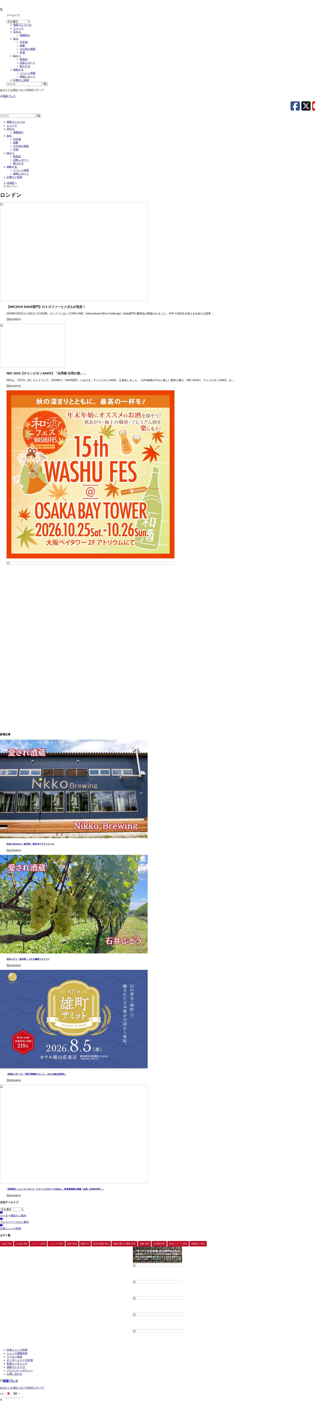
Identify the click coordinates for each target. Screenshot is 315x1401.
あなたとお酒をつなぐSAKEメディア (22, 1387)
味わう (10, 153)
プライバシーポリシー (20, 1370)
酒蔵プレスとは (16, 122)
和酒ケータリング (17, 1363)
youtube (21, 1243)
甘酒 (15, 149)
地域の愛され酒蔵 (124, 1243)
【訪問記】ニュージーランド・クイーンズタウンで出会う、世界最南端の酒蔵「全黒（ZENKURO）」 (55, 1189)
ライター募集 (14, 1356)
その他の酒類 (21, 146)
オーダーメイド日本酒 (20, 1360)
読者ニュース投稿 (17, 1349)
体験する (12, 166)
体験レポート (21, 173)
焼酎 (15, 142)
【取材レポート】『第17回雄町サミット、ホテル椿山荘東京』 (36, 1074)
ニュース (12, 125)
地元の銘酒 (101, 1243)
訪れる (10, 128)
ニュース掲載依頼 (17, 1353)
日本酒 (17, 139)
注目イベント (178, 1243)
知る (9, 135)
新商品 (17, 156)
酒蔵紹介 (18, 132)
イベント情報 (21, 170)
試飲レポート (21, 160)
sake (7, 1243)
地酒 (144, 1243)
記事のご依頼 (14, 177)
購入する (18, 163)
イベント (38, 1243)
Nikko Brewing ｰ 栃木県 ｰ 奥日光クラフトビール (30, 844)
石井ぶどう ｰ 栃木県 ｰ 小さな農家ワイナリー (28, 959)
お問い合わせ (14, 1374)
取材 (72, 1243)
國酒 (85, 1243)
